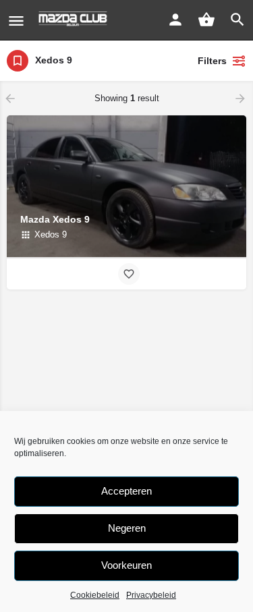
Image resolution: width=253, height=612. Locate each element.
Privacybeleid (151, 595)
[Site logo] (74, 20)
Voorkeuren (126, 565)
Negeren (127, 528)
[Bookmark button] (129, 274)
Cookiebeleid (94, 595)
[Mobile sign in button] (175, 19)
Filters (212, 60)
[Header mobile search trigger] (237, 19)
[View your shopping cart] (206, 19)
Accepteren (126, 491)
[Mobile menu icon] (16, 20)
